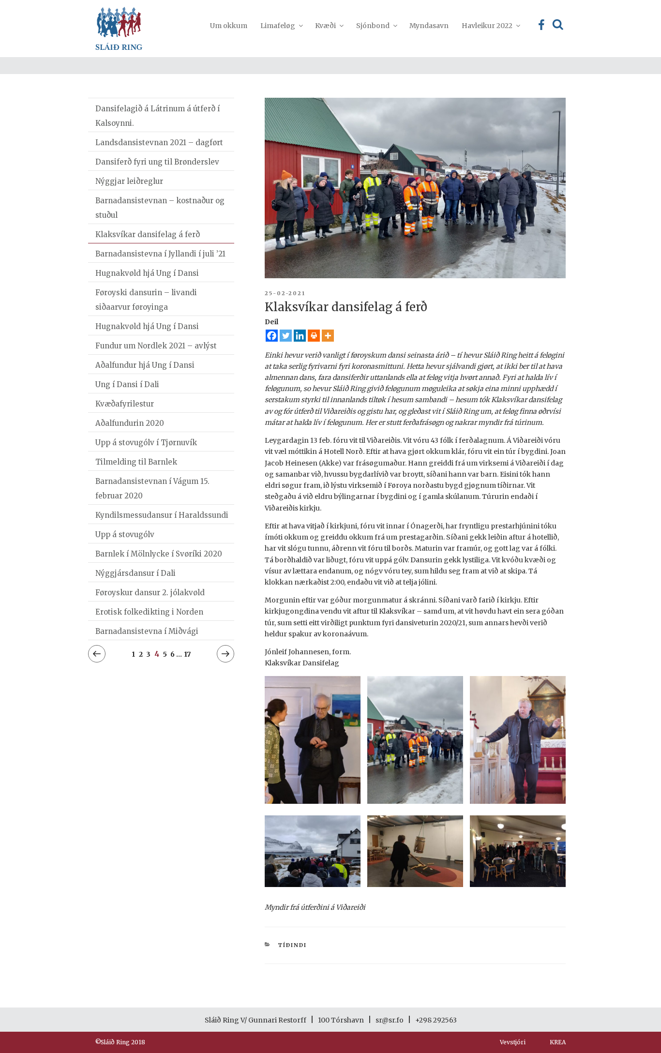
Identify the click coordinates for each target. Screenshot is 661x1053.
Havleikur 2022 (487, 25)
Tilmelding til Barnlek (136, 461)
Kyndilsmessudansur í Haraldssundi (161, 515)
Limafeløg (277, 25)
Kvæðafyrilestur (124, 403)
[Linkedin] (300, 336)
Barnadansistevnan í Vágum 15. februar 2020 (152, 488)
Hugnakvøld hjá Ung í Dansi (147, 273)
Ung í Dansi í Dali (127, 384)
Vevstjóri (513, 1042)
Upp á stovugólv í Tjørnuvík (146, 442)
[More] (328, 336)
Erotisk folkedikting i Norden (149, 612)
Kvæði (325, 25)
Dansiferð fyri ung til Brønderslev (157, 161)
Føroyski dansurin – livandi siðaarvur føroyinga (146, 300)
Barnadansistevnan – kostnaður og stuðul (160, 208)
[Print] (314, 336)
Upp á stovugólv (124, 534)
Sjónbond (373, 25)
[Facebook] (272, 336)
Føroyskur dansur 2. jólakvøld (150, 592)
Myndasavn (429, 25)
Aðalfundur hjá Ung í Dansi (145, 365)
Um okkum (228, 25)
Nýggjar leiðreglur (129, 181)
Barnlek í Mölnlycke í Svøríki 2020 (158, 553)
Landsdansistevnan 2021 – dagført (159, 142)
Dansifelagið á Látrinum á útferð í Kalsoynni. (157, 116)
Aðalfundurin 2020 (129, 423)
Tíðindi (292, 945)
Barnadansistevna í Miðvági (146, 631)
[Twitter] (286, 336)
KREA (558, 1042)
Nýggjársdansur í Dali (135, 573)
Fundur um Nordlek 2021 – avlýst (156, 345)
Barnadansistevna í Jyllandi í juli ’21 (160, 253)
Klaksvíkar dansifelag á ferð (147, 234)
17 (187, 654)
